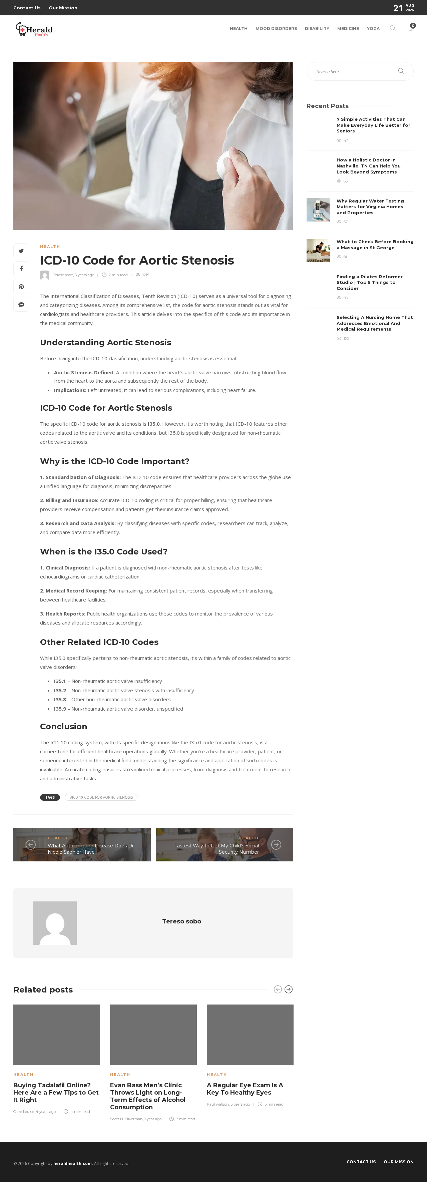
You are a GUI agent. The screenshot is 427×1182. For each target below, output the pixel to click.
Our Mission (63, 7)
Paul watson (218, 1104)
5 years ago (240, 1104)
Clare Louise (23, 1111)
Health (239, 28)
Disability (317, 28)
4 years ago (46, 1111)
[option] (56, 1058)
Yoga (373, 28)
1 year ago (152, 1119)
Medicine (348, 28)
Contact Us (27, 7)
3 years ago (84, 275)
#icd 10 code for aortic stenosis (101, 797)
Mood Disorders (276, 28)
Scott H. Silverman (126, 1119)
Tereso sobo (63, 275)
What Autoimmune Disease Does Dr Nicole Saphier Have (91, 849)
